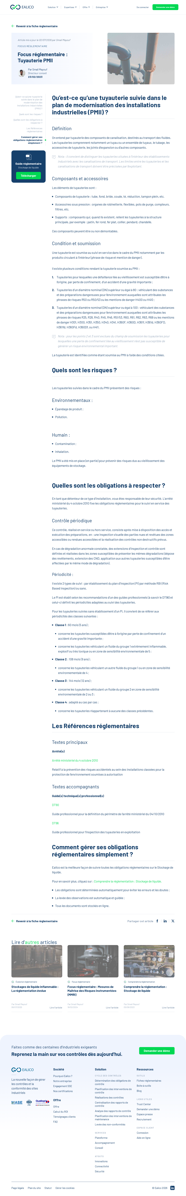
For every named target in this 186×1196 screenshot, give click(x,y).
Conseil (99, 1147)
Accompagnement (105, 1142)
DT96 (55, 823)
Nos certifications (63, 1091)
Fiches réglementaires (149, 1080)
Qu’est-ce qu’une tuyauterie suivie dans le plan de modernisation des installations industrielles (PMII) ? (28, 102)
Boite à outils (144, 1085)
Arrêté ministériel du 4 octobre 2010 (75, 760)
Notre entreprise (62, 1081)
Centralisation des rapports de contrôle (111, 1104)
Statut (48, 1187)
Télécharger (28, 175)
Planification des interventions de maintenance (113, 1117)
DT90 (55, 805)
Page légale (17, 1187)
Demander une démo (165, 7)
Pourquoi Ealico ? (62, 1075)
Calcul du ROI (60, 1111)
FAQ (55, 1121)
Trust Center (144, 1104)
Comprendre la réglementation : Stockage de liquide (145, 988)
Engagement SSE (62, 1086)
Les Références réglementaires (34, 130)
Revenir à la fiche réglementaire (37, 26)
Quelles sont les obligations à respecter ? (27, 121)
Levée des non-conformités (110, 1124)
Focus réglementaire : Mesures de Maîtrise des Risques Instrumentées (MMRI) (92, 990)
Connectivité (102, 1166)
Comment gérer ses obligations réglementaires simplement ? (27, 139)
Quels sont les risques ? (30, 114)
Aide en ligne (143, 1137)
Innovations (101, 1161)
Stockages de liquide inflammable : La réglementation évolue (35, 988)
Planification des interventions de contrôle (113, 1090)
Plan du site (34, 1187)
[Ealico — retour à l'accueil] (22, 1069)
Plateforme (101, 1137)
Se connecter (143, 7)
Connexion (142, 1132)
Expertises (69, 7)
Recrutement (144, 1119)
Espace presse (145, 1114)
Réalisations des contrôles (109, 1097)
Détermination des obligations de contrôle (113, 1082)
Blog (139, 1090)
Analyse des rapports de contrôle (113, 1110)
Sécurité (99, 1171)
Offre (85, 7)
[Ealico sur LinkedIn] (172, 1188)
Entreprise (101, 7)
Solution (52, 7)
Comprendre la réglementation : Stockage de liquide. (128, 881)
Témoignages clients (64, 1116)
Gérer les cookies (64, 1187)
